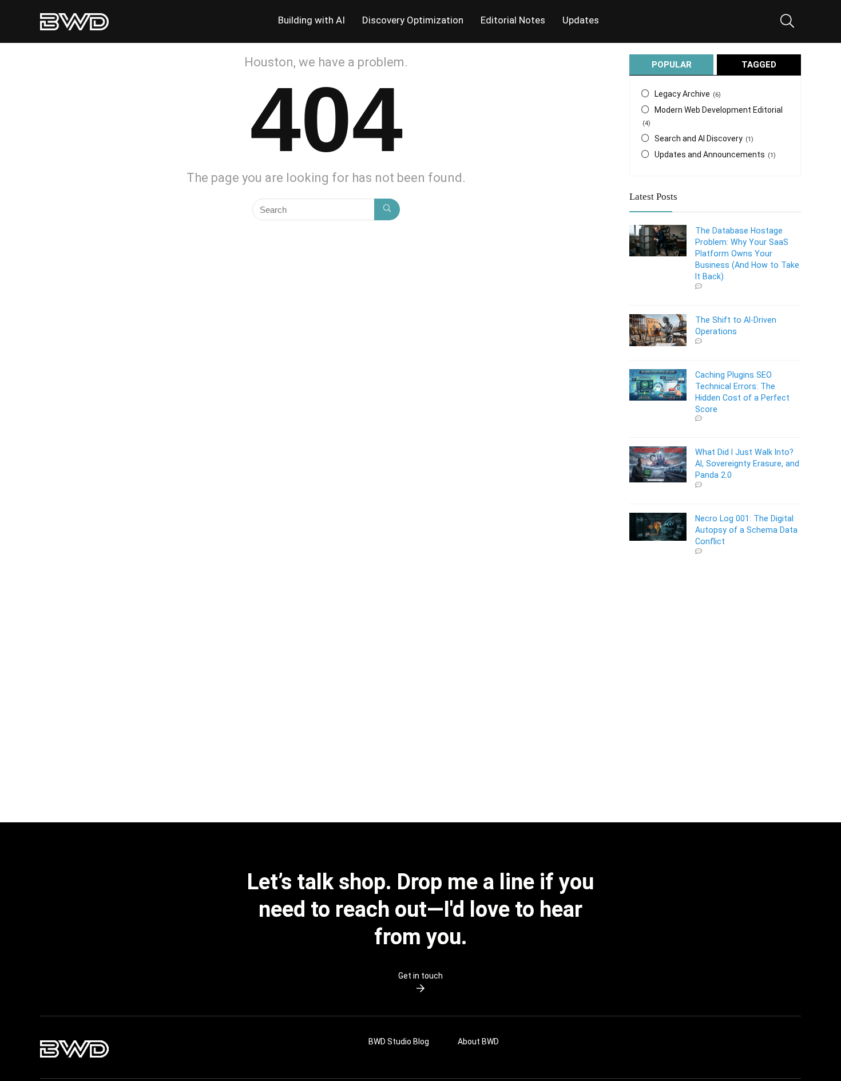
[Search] (387, 209)
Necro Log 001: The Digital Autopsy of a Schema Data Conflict (746, 530)
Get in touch (420, 975)
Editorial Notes (513, 20)
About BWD (478, 1041)
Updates (580, 20)
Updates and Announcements (709, 154)
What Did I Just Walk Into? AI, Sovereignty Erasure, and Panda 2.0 (747, 464)
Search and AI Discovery (698, 138)
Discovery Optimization (412, 20)
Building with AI (311, 20)
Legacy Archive (682, 93)
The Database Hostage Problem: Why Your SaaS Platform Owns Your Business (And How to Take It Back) (747, 253)
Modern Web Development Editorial (718, 109)
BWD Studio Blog (398, 1041)
